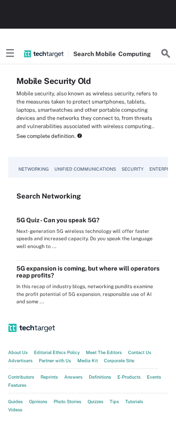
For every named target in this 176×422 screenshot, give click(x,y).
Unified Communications (85, 169)
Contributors (21, 377)
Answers (73, 377)
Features (17, 385)
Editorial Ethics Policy (57, 352)
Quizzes (96, 401)
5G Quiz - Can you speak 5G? (57, 220)
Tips (114, 401)
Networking (33, 169)
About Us (18, 352)
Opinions (38, 401)
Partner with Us (55, 360)
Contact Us (139, 352)
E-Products (129, 377)
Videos (15, 409)
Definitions (100, 377)
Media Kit (87, 360)
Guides (15, 401)
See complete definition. (46, 136)
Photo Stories (67, 401)
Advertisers (20, 360)
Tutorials (134, 401)
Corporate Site (119, 360)
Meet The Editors (104, 352)
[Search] (166, 53)
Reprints (49, 377)
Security (133, 169)
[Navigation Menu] (10, 53)
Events (154, 377)
